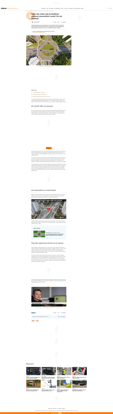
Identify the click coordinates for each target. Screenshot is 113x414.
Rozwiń (48, 148)
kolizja (33, 320)
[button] (43, 8)
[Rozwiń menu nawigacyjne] (111, 8)
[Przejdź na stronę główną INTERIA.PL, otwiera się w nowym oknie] (3, 8)
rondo (37, 320)
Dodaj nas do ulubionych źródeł (44, 32)
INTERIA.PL (66, 410)
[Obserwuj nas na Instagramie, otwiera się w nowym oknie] (64, 317)
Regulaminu (47, 410)
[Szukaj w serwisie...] (108, 8)
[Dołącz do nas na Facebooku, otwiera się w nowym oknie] (63, 317)
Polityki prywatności (52, 410)
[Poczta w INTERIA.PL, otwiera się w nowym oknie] (110, 8)
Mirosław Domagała (37, 21)
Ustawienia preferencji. (58, 410)
